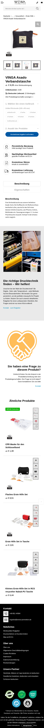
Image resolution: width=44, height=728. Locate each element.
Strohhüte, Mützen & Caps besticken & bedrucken (21, 673)
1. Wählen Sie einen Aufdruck (19, 104)
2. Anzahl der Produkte (16, 128)
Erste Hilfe (29, 16)
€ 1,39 (9, 451)
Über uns (6, 647)
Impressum (7, 656)
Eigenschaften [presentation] (21, 190)
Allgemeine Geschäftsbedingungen (16, 650)
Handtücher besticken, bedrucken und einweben (20, 676)
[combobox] (18, 8)
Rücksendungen (9, 663)
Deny (35, 725)
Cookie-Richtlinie (9, 653)
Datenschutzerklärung (11, 660)
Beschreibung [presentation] (22, 183)
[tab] (22, 183)
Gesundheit (19, 16)
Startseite (6, 16)
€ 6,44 (9, 595)
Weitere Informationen (13, 725)
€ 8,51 (9, 498)
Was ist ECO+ (8, 637)
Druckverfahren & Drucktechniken (15, 634)
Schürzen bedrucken (10, 679)
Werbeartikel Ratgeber (11, 631)
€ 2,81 (9, 545)
